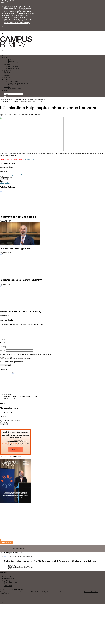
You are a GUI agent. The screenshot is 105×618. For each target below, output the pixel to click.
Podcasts (28, 101)
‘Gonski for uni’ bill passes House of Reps (17, 12)
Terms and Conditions (91, 592)
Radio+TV (34, 101)
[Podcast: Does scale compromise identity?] (20, 275)
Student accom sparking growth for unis (17, 10)
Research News (13, 66)
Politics (10, 59)
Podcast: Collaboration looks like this (16, 15)
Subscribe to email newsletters (18, 83)
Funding (11, 61)
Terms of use (8, 586)
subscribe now (29, 159)
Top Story (41, 101)
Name (2, 343)
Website (2, 350)
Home (2, 99)
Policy (6, 57)
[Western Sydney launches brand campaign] (20, 307)
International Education (15, 63)
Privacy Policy (9, 584)
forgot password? (16, 175)
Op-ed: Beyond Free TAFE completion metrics (19, 13)
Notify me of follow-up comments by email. (16, 358)
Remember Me (7, 177)
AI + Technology (9, 74)
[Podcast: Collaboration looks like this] (20, 212)
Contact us (7, 576)
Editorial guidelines (10, 582)
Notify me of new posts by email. (13, 362)
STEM (2, 183)
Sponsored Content (14, 88)
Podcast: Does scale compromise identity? (21, 280)
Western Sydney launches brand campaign (21, 311)
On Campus (8, 72)
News (23, 101)
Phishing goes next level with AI (14, 21)
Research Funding (14, 68)
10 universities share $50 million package (17, 8)
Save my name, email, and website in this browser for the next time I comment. (27, 354)
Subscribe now (13, 81)
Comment (4, 339)
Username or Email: (6, 167)
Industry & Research (14, 101)
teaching (7, 183)
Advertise (7, 87)
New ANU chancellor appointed (14, 17)
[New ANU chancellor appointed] (20, 244)
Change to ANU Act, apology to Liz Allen (18, 6)
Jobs (5, 90)
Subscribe (7, 79)
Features (7, 76)
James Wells (4, 114)
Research (7, 65)
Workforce (7, 70)
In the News (8, 99)
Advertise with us (9, 578)
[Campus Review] (16, 47)
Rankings (7, 77)
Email (2, 347)
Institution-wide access (15, 85)
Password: (3, 171)
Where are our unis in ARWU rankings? (17, 23)
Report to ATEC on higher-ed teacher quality (18, 19)
